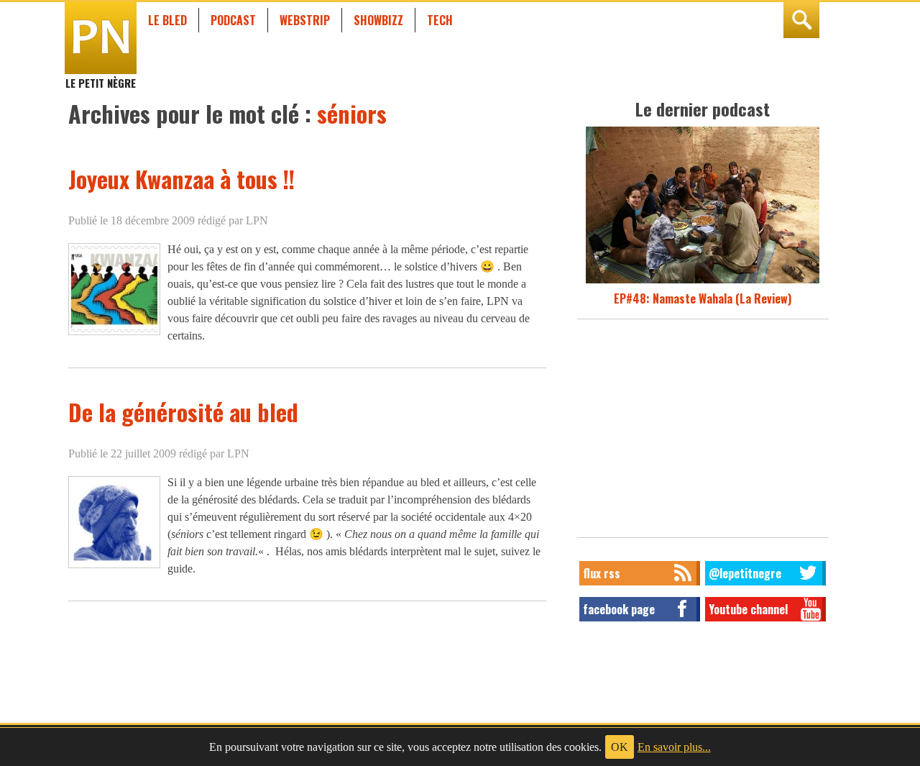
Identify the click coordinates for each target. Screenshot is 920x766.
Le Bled (167, 20)
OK (619, 747)
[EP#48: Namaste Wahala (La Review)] (702, 281)
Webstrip (305, 20)
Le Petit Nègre (100, 76)
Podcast (233, 20)
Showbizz (378, 20)
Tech (440, 20)
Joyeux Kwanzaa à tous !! (181, 179)
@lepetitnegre (745, 573)
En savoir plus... (674, 747)
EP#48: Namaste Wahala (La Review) (702, 298)
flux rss (601, 573)
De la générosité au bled (183, 412)
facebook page (619, 609)
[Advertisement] (703, 432)
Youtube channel (748, 609)
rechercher (801, 20)
